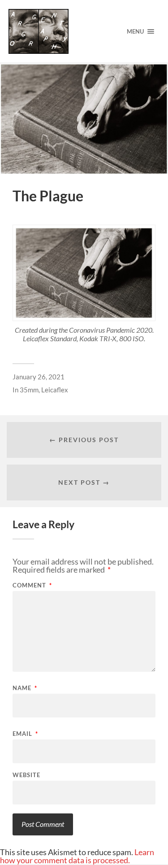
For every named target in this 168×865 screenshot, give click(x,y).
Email (25, 734)
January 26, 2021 (39, 377)
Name (25, 688)
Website (26, 775)
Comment (32, 585)
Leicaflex (54, 390)
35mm (29, 390)
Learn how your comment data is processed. (77, 856)
